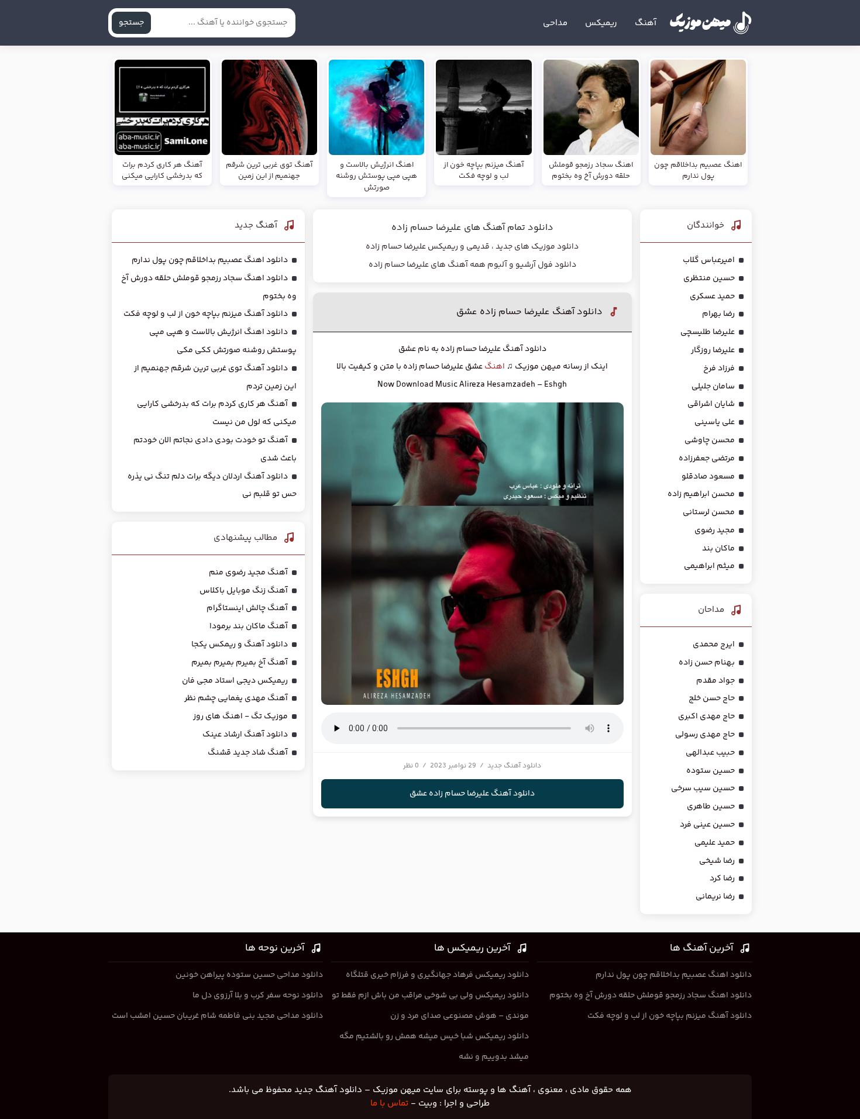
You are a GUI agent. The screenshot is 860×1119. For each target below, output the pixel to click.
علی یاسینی (714, 422)
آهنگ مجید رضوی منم (248, 572)
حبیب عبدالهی (710, 752)
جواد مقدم (715, 680)
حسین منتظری (709, 278)
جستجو (131, 22)
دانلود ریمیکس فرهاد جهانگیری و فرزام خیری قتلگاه (437, 975)
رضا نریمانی (715, 896)
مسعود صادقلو (708, 476)
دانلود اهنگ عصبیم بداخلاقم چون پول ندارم (210, 260)
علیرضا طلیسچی (707, 332)
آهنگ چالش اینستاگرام (247, 608)
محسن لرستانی (709, 512)
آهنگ (645, 23)
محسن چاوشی (709, 440)
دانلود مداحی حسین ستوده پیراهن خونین (249, 975)
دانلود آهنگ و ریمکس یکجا (239, 644)
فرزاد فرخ (719, 368)
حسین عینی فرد (707, 824)
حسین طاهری (711, 806)
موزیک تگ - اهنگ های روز (240, 716)
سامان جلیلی (713, 386)
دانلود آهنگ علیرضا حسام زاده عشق (529, 312)
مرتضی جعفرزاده (707, 458)
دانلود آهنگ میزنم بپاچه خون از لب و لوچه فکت (205, 314)
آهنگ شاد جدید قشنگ (248, 752)
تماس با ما (389, 1103)
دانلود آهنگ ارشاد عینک (245, 734)
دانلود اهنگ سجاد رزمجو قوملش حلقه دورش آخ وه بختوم (650, 995)
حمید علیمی (714, 842)
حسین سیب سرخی (703, 788)
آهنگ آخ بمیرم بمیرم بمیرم (239, 662)
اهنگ (495, 366)
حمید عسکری (712, 296)
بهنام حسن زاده (707, 662)
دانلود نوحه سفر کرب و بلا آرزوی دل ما (257, 995)
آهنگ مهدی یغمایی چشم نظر (236, 698)
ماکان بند (718, 548)
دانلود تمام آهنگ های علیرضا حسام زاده (472, 228)
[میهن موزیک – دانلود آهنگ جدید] (710, 23)
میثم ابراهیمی (709, 566)
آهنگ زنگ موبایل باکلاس (243, 590)
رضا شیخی (717, 861)
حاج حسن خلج (712, 698)
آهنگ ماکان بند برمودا (248, 626)
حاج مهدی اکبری (706, 716)
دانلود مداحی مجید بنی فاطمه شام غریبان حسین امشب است (217, 1016)
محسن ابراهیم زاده (701, 494)
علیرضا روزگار (713, 350)
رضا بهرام (718, 314)
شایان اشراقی (711, 404)
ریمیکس (601, 23)
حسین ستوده (710, 771)
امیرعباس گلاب (709, 260)
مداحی (555, 23)
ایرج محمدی (714, 644)
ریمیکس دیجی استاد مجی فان (235, 680)
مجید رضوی (714, 530)
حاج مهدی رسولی (705, 734)
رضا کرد (722, 878)
